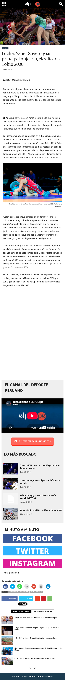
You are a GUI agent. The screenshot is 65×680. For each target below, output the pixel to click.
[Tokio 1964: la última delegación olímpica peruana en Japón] (7, 640)
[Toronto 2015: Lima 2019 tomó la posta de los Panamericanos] (10, 468)
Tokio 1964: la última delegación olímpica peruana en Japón (36, 638)
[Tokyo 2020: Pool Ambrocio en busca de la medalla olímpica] (7, 620)
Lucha (5, 48)
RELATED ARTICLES (21, 611)
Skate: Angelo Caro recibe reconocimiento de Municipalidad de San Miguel (38, 649)
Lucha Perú (13, 592)
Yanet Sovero (36, 592)
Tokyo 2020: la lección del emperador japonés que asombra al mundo (37, 629)
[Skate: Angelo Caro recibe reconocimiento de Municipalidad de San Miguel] (7, 651)
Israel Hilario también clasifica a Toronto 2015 (41, 510)
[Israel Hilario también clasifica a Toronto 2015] (10, 514)
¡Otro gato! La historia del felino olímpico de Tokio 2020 (34, 658)
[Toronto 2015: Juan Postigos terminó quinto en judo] (10, 483)
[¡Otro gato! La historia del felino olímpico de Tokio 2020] (7, 661)
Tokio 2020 (24, 592)
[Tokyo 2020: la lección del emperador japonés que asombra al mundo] (7, 630)
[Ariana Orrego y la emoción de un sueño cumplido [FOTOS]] (10, 499)
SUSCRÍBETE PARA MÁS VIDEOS (35, 441)
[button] (60, 4)
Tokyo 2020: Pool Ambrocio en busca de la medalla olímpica (36, 617)
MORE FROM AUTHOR (43, 611)
